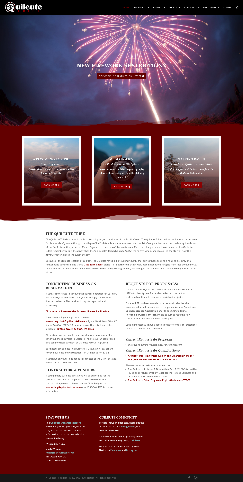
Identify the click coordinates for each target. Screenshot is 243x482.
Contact (228, 7)
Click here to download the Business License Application (77, 311)
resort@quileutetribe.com (60, 452)
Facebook (115, 450)
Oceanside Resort (94, 264)
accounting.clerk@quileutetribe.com (66, 321)
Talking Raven (127, 426)
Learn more (50, 185)
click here (135, 440)
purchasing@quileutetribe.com (63, 387)
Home (126, 7)
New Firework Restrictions (121, 66)
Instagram (132, 450)
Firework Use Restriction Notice (120, 75)
